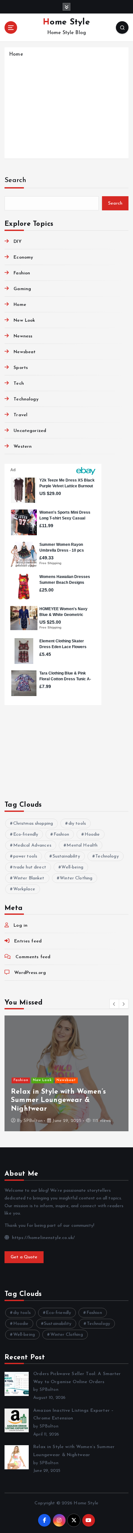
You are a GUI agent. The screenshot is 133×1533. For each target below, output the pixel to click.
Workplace (24, 889)
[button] (114, 1004)
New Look (24, 320)
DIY (17, 241)
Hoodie (92, 834)
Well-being (72, 867)
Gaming (22, 289)
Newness (23, 336)
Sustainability (66, 856)
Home (16, 54)
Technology (26, 399)
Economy (23, 257)
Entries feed (28, 941)
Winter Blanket (29, 878)
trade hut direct (29, 867)
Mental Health (81, 845)
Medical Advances (32, 845)
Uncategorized (30, 430)
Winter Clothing (76, 878)
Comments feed (32, 957)
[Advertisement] (66, 107)
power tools (25, 856)
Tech (19, 383)
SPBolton (33, 1120)
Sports (21, 367)
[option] (66, 1073)
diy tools (77, 823)
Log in (20, 925)
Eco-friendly (25, 834)
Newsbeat (25, 352)
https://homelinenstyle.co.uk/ (42, 1237)
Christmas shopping (33, 823)
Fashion (22, 273)
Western (23, 446)
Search (15, 180)
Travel (20, 415)
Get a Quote (24, 1257)
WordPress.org (30, 972)
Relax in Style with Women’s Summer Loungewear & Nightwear (58, 1100)
